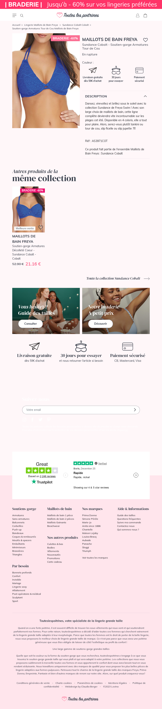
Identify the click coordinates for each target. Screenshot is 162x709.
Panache (87, 543)
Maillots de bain (59, 508)
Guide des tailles (126, 515)
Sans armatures (20, 518)
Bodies (51, 547)
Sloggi (85, 547)
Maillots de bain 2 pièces (60, 518)
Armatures (18, 515)
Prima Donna (89, 515)
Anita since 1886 (91, 525)
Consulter (30, 323)
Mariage (16, 583)
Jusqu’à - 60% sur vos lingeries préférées (81, 4)
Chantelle (87, 529)
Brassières (18, 550)
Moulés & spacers (21, 540)
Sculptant (17, 597)
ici (126, 429)
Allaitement (18, 590)
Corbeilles (17, 525)
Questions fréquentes (129, 518)
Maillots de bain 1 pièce (60, 515)
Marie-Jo (86, 522)
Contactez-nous (126, 525)
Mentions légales (117, 682)
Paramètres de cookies (90, 682)
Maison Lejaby (90, 533)
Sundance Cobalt (112, 153)
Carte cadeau (54, 561)
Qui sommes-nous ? (128, 529)
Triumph (86, 550)
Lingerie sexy (19, 586)
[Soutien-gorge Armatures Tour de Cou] (46, 80)
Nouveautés (53, 554)
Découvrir (100, 323)
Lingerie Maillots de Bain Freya (41, 24)
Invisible (16, 579)
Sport (15, 601)
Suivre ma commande (129, 522)
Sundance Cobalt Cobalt (75, 24)
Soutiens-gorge (24, 508)
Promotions (53, 558)
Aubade (86, 540)
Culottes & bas (55, 543)
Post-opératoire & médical (26, 593)
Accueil (16, 24)
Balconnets (18, 522)
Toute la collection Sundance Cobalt (113, 278)
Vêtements (53, 551)
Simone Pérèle (90, 518)
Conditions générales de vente (33, 682)
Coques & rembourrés (24, 536)
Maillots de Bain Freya (109, 39)
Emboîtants (18, 543)
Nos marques (92, 508)
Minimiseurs (18, 547)
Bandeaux (17, 533)
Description (96, 96)
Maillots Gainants (56, 522)
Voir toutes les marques (95, 557)
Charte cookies (64, 682)
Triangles (17, 554)
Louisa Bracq (89, 536)
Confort (16, 576)
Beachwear (53, 525)
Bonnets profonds (22, 572)
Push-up (17, 529)
